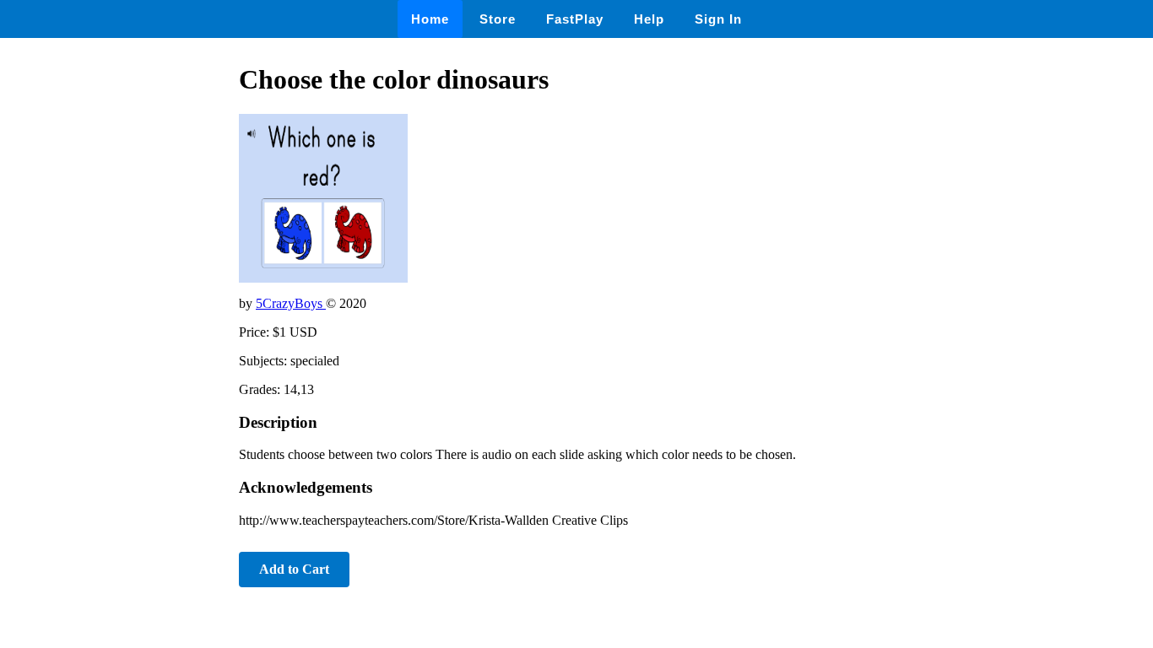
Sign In (718, 19)
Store (497, 19)
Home (430, 19)
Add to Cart (294, 569)
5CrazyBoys (291, 303)
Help (649, 19)
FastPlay (575, 19)
